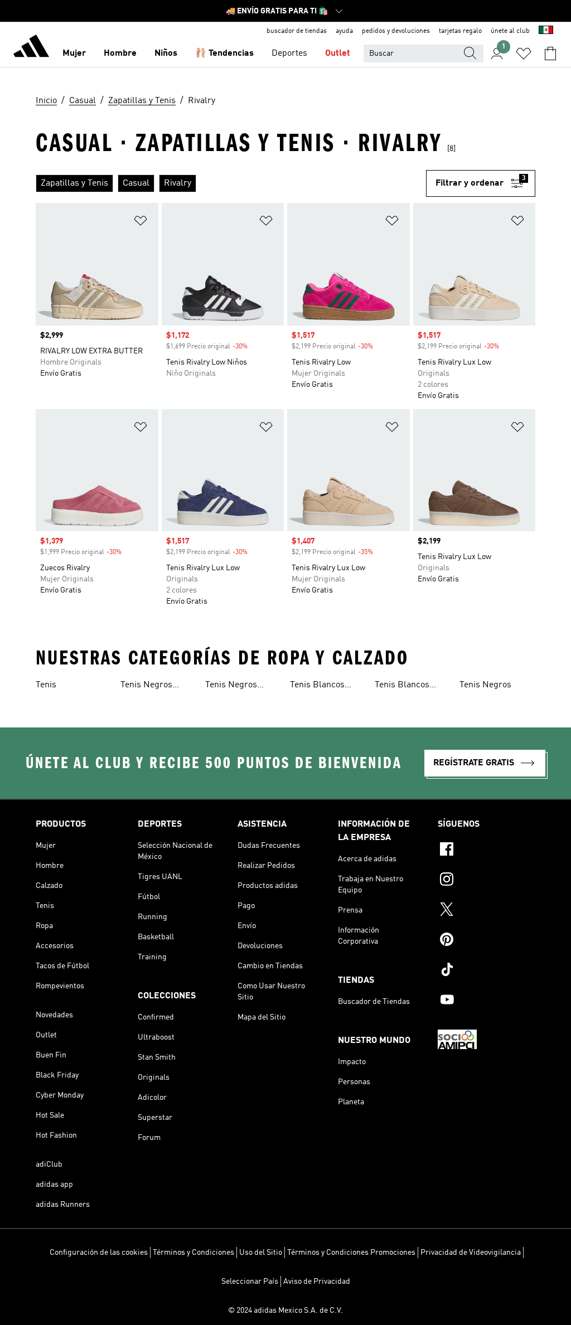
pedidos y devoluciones (396, 31)
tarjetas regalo (460, 31)
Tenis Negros (485, 685)
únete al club (510, 31)
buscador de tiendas (297, 31)
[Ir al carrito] (550, 53)
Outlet (337, 53)
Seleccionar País (249, 1281)
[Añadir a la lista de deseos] (140, 223)
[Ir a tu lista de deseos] (523, 53)
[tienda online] (31, 48)
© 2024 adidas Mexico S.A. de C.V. (285, 1310)
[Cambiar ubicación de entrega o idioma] (546, 31)
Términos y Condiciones (193, 1252)
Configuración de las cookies (99, 1252)
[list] (231, 183)
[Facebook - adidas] (486, 851)
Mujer (74, 53)
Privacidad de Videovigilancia (470, 1252)
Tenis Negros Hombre (231, 686)
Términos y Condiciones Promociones (351, 1252)
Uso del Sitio (260, 1252)
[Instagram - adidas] (486, 881)
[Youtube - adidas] (486, 1001)
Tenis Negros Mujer (146, 686)
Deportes (289, 53)
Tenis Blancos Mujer (317, 686)
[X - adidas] (486, 911)
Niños (165, 53)
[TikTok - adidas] (486, 971)
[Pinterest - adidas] (486, 941)
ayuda (344, 31)
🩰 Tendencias (224, 53)
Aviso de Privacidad (316, 1281)
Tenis (46, 685)
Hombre (120, 53)
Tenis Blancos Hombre (402, 686)
